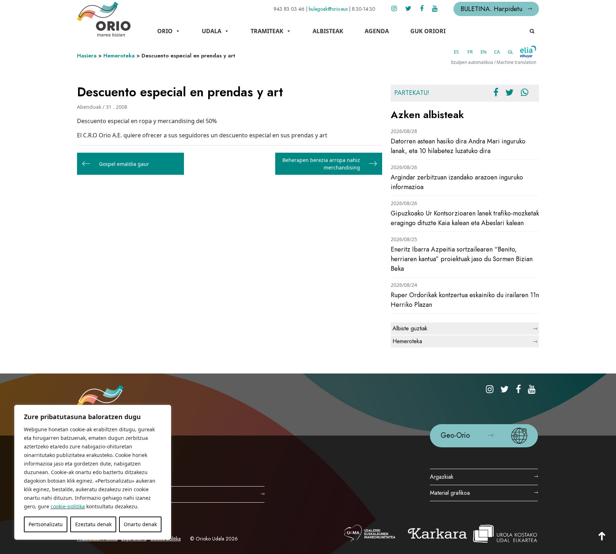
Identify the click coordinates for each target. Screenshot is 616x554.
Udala (211, 31)
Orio (165, 31)
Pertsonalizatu (46, 524)
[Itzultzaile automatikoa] (528, 52)
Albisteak (328, 31)
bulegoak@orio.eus (328, 8)
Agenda (377, 31)
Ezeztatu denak (93, 524)
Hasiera (87, 56)
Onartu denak (140, 524)
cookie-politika (68, 506)
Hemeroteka (119, 56)
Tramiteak (267, 31)
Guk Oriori (428, 31)
